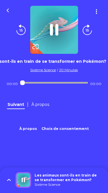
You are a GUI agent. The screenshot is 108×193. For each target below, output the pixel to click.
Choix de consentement (65, 128)
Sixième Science (43, 70)
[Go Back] (7, 10)
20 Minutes (68, 70)
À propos (28, 128)
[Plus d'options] (96, 11)
